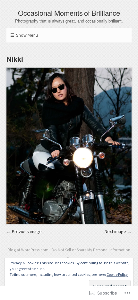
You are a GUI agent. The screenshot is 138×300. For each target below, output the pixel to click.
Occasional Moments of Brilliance (69, 13)
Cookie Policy (117, 274)
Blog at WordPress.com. (28, 250)
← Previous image (24, 231)
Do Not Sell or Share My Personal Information (91, 250)
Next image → (118, 231)
